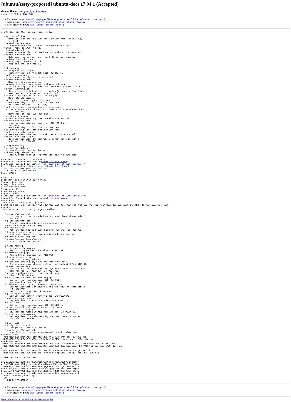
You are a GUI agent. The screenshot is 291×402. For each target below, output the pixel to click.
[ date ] (31, 24)
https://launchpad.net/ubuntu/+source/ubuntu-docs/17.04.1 (35, 166)
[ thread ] (40, 24)
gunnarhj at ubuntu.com (35, 11)
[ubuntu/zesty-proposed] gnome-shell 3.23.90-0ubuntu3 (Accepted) (54, 22)
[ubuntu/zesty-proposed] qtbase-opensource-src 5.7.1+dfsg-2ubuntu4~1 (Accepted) (65, 19)
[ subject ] (49, 24)
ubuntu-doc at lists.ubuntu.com (66, 164)
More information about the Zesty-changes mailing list (27, 399)
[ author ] (59, 24)
